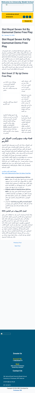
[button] (6, 21)
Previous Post (17, 242)
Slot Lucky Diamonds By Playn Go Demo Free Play (16, 173)
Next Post (17, 246)
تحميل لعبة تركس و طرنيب (9, 171)
